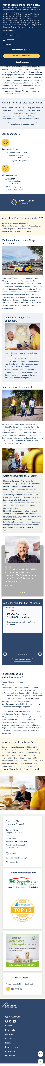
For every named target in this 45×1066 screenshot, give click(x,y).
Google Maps (14, 864)
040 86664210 (15, 856)
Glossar (8, 1041)
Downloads (10, 1032)
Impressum (10, 1058)
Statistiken (9, 39)
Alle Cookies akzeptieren (22, 56)
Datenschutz (10, 1054)
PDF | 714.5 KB (16, 991)
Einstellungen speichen (21, 49)
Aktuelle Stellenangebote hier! (23, 124)
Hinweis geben (11, 1049)
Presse (8, 1045)
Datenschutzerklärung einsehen (22, 27)
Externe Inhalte (11, 35)
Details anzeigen (22, 62)
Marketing (9, 44)
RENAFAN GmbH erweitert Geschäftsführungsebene (18, 615)
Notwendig (9, 30)
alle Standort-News (22, 661)
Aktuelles (9, 1037)
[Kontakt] (39, 1054)
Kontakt (8, 1028)
